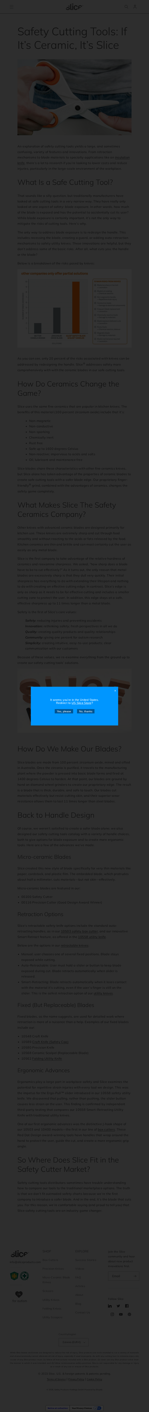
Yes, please (64, 711)
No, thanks (85, 711)
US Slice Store (81, 702)
